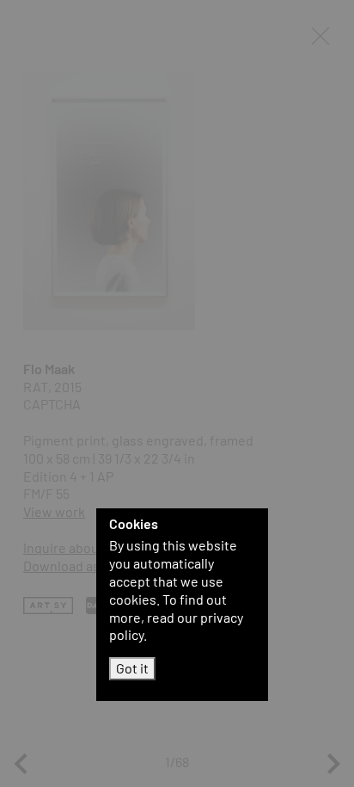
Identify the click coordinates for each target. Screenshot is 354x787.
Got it (132, 668)
